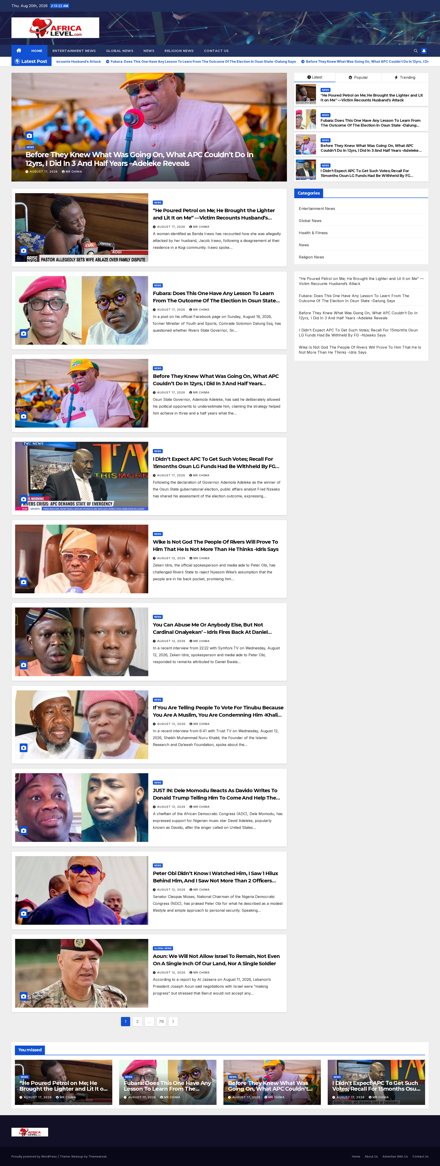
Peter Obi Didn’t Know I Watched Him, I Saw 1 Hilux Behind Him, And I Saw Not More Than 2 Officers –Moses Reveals (215, 880)
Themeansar (97, 1156)
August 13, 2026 (46, 171)
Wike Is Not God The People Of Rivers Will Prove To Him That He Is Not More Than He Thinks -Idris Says (151, 159)
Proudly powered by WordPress (34, 1156)
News (148, 51)
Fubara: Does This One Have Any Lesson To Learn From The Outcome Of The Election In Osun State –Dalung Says (371, 125)
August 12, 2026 (171, 889)
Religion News (179, 51)
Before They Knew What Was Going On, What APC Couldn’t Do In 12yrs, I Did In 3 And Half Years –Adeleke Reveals (369, 150)
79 (161, 1021)
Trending (407, 77)
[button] (416, 51)
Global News (120, 51)
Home (36, 51)
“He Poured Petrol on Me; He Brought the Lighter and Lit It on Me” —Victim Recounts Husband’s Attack (372, 97)
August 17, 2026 (171, 226)
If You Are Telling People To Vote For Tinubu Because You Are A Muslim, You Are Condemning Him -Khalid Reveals (218, 715)
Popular (360, 77)
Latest (317, 77)
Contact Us (216, 51)
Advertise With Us (395, 1156)
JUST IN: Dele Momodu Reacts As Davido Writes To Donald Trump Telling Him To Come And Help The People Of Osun (215, 797)
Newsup (77, 1156)
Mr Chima (77, 171)
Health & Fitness (313, 232)
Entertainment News (74, 51)
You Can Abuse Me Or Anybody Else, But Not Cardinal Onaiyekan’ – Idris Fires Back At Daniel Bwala (210, 632)
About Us (371, 1156)
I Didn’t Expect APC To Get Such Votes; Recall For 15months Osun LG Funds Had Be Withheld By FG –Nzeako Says (365, 176)
